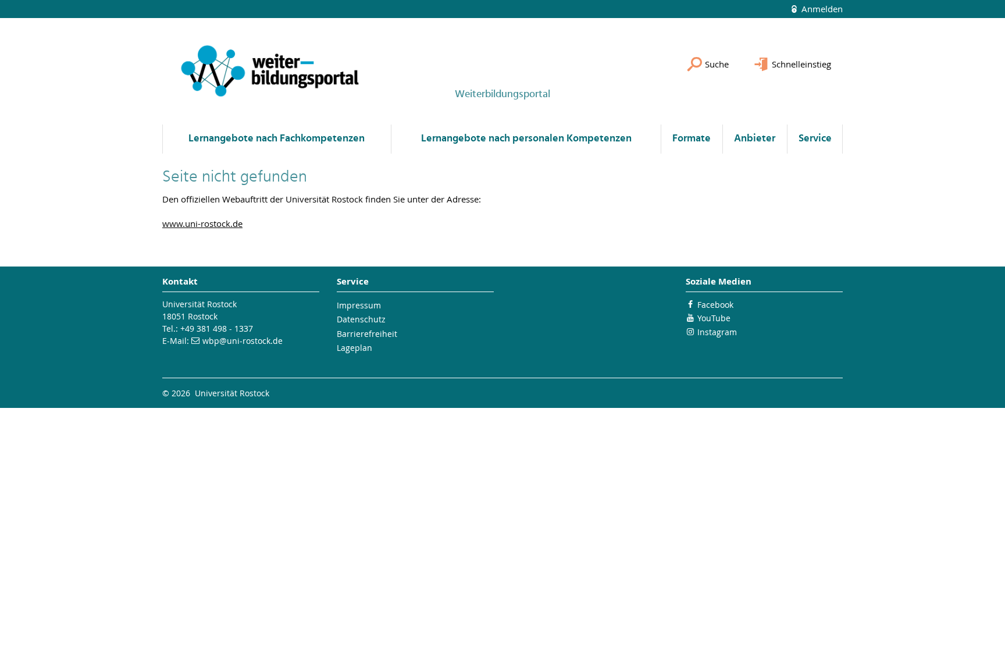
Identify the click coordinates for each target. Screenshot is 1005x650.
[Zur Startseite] (269, 71)
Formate (691, 138)
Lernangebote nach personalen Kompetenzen (526, 138)
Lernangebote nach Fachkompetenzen (276, 138)
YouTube (713, 318)
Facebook (715, 304)
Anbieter (754, 138)
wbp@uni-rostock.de (242, 340)
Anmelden (821, 9)
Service (815, 138)
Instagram (717, 332)
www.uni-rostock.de (202, 223)
